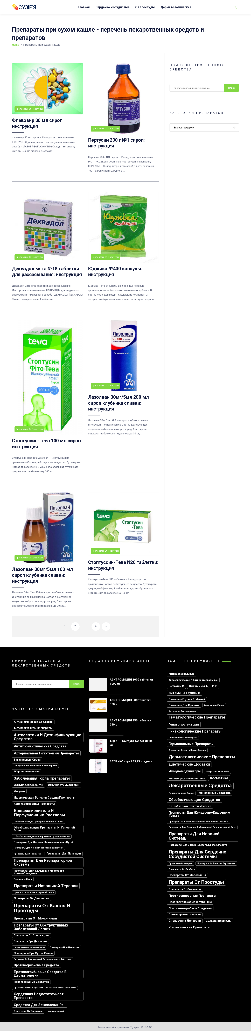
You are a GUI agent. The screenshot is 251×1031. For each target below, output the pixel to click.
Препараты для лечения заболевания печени (38, 848)
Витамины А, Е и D (203, 686)
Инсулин (19, 791)
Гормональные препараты (191, 744)
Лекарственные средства (200, 785)
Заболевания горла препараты (42, 778)
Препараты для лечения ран (27, 854)
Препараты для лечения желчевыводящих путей (43, 842)
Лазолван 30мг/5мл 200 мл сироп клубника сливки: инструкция (118, 403)
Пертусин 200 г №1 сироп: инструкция (116, 143)
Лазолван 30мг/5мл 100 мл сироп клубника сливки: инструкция (42, 575)
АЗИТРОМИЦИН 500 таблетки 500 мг (130, 702)
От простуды (145, 7)
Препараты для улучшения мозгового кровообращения (39, 872)
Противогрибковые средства (36, 965)
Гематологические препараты (197, 717)
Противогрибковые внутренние (190, 902)
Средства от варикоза (28, 1011)
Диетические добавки (189, 764)
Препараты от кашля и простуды (42, 908)
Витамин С (176, 686)
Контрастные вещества (217, 772)
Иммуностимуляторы (63, 785)
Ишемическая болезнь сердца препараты (44, 797)
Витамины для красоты (184, 705)
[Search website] (235, 7)
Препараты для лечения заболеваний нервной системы (198, 821)
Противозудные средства (31, 981)
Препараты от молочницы (35, 918)
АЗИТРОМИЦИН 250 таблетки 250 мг (130, 722)
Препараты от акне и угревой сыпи (34, 892)
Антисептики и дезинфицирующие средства (47, 737)
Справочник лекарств (185, 920)
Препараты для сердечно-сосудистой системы (198, 854)
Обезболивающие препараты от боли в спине (38, 821)
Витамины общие (214, 705)
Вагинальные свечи (27, 759)
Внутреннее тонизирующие (182, 711)
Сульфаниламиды (219, 920)
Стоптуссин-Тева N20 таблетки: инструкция (123, 565)
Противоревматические (185, 914)
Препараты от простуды (196, 882)
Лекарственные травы (181, 793)
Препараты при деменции (30, 941)
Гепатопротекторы (184, 724)
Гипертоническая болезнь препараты (35, 765)
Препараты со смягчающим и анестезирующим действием (42, 959)
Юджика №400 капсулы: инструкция (115, 271)
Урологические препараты (189, 927)
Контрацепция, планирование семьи (187, 778)
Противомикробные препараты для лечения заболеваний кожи (45, 988)
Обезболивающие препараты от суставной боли (42, 836)
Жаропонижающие (26, 771)
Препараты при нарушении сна (29, 947)
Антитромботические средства (40, 746)
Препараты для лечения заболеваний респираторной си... (202, 827)
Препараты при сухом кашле (33, 953)
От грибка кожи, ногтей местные (190, 806)
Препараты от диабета (182, 869)
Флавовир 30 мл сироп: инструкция (38, 123)
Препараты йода (23, 879)
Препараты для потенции (63, 853)
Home (15, 44)
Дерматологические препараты (202, 756)
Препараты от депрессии (31, 898)
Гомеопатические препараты (183, 737)
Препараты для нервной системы (194, 836)
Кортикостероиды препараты (34, 803)
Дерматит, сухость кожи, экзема (187, 750)
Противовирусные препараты (192, 896)
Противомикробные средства (190, 908)
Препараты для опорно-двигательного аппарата (198, 845)
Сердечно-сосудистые (112, 7)
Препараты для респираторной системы (43, 862)
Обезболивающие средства (194, 799)
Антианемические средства (33, 721)
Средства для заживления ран (39, 1005)
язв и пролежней (55, 1011)
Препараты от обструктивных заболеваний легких (41, 927)
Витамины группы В (184, 693)
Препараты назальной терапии (46, 885)
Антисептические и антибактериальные (193, 680)
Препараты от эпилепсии (185, 889)
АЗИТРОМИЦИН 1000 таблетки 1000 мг (131, 681)
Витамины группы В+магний (187, 699)
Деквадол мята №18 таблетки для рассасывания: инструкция (47, 271)
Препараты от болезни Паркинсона (216, 863)
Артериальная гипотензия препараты (46, 753)
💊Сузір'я (24, 7)
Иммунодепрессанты (28, 785)
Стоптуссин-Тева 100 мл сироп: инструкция (47, 443)
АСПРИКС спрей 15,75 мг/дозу (131, 761)
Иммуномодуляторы (185, 771)
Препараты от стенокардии (31, 935)
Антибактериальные (181, 674)
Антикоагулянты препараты (33, 728)
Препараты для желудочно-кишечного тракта (199, 814)
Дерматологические (176, 7)
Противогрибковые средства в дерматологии (40, 973)
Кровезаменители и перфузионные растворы (39, 812)
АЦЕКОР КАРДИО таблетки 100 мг (131, 743)
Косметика (219, 778)
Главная (84, 7)
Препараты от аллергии (180, 863)
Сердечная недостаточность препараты (40, 996)
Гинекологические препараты (195, 731)
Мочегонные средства (215, 792)
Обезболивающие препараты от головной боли (44, 829)
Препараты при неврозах (64, 947)
